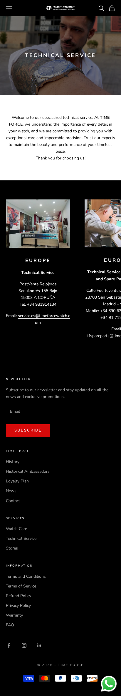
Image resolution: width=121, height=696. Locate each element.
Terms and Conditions (26, 576)
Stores (12, 548)
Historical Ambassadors (28, 471)
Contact (13, 501)
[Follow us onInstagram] (24, 645)
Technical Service (21, 538)
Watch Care (16, 529)
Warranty (14, 615)
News (11, 491)
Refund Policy (18, 596)
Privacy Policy (18, 605)
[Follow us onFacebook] (9, 645)
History (12, 461)
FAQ (10, 625)
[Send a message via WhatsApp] (109, 684)
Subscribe (28, 430)
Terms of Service (21, 586)
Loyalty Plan (17, 481)
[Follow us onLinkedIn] (39, 645)
